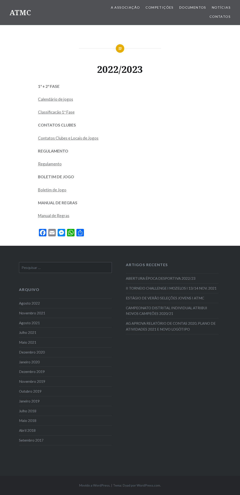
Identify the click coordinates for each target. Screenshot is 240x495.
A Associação (125, 7)
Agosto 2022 (29, 303)
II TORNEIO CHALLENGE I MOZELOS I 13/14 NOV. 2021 (171, 288)
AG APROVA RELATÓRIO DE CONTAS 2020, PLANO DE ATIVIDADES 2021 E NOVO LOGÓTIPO (171, 326)
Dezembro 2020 (32, 352)
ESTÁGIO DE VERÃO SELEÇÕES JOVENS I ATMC (165, 298)
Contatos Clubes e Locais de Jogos (68, 138)
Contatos (220, 17)
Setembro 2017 (31, 440)
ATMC (20, 12)
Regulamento (50, 163)
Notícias (221, 7)
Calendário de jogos (55, 99)
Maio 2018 (27, 420)
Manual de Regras (53, 215)
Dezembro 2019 (32, 371)
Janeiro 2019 (29, 401)
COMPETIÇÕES (159, 7)
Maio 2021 (27, 342)
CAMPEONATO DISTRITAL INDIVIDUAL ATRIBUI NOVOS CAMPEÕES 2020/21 (166, 311)
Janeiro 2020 (29, 362)
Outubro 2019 (30, 391)
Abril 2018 (27, 430)
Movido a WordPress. (94, 485)
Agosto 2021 (29, 323)
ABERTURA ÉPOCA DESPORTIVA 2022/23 (160, 278)
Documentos (192, 7)
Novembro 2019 (32, 381)
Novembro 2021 (32, 313)
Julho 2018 (27, 411)
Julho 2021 (27, 332)
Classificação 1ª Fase (56, 112)
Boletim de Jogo (52, 189)
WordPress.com (148, 485)
